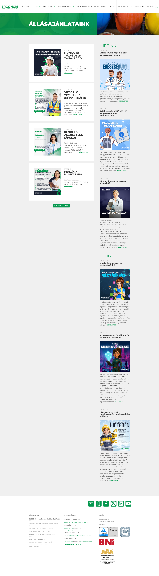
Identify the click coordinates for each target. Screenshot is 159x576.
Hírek (96, 7)
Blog (103, 7)
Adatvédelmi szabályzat (106, 521)
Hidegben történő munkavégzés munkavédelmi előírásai (115, 414)
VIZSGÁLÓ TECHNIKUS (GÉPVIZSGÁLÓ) (75, 95)
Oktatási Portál (137, 7)
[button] (31, 6)
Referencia (123, 7)
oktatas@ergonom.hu (87, 541)
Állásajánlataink (104, 519)
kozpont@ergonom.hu (81, 522)
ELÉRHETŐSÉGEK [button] (65, 7)
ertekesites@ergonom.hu (83, 536)
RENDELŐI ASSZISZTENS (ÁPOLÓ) (73, 134)
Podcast (112, 7)
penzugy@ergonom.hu (71, 530)
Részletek (68, 73)
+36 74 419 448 (68, 522)
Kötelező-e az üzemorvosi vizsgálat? (113, 182)
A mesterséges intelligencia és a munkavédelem (114, 336)
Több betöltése (61, 206)
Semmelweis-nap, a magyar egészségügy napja (114, 54)
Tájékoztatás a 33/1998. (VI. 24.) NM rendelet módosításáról (114, 113)
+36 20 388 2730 (69, 536)
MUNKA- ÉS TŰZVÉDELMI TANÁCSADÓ (73, 55)
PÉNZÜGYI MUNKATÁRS (73, 173)
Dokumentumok (84, 7)
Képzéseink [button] (48, 7)
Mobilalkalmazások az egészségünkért (111, 264)
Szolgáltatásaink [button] (30, 7)
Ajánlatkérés (102, 524)
